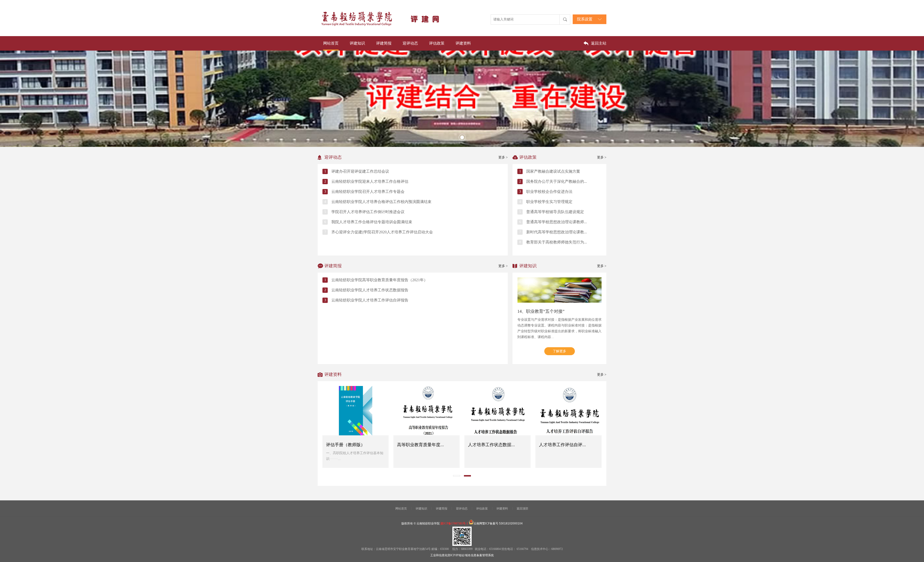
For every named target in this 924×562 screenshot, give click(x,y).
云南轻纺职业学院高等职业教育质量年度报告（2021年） (379, 280)
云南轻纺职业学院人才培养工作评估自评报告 (369, 300)
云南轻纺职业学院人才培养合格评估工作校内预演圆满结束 (381, 202)
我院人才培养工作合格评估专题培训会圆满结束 (371, 222)
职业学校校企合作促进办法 (549, 192)
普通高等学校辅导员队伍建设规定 (555, 212)
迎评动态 (410, 43)
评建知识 (357, 43)
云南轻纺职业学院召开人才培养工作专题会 (367, 192)
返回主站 (598, 43)
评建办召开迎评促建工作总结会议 (360, 171)
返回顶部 (522, 508)
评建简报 (383, 43)
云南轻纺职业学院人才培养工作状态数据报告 (369, 290)
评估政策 (436, 43)
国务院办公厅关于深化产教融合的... (556, 181)
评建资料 (463, 43)
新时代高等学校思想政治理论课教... (556, 232)
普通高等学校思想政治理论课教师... (556, 222)
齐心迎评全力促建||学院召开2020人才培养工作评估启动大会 (382, 232)
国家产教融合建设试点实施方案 (553, 171)
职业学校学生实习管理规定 (549, 202)
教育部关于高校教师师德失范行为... (556, 242)
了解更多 (559, 351)
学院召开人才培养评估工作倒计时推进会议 (367, 212)
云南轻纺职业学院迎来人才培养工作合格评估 (369, 181)
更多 (503, 157)
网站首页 (331, 43)
